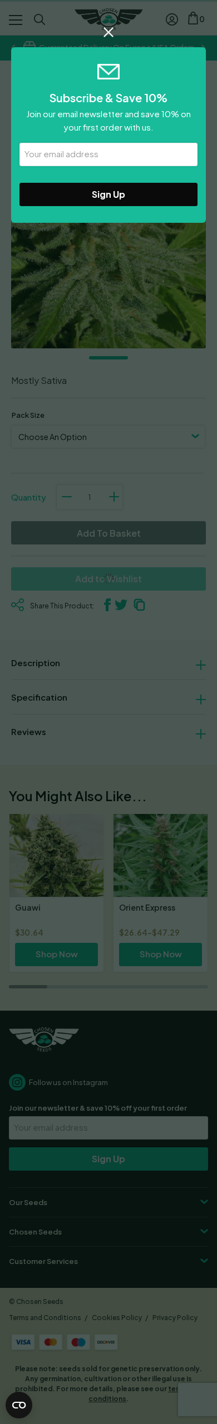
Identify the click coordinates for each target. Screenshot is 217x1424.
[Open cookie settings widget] (19, 1405)
